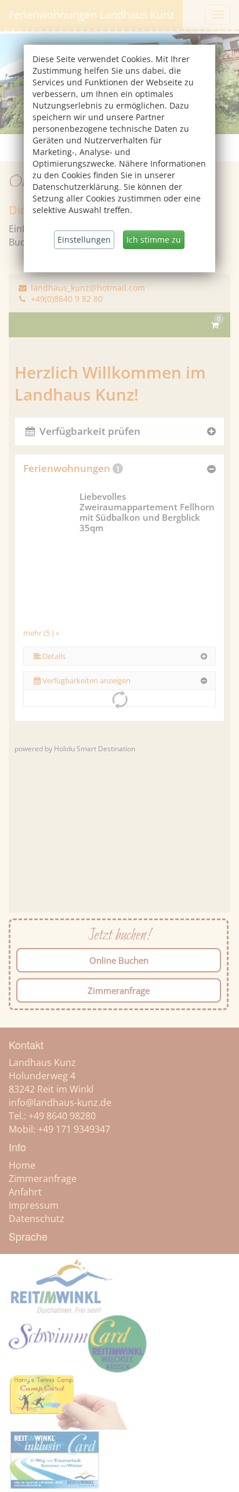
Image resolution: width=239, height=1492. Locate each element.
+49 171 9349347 (74, 1129)
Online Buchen (119, 960)
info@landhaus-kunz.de (60, 1102)
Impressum (34, 1205)
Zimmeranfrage (119, 990)
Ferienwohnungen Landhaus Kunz (91, 14)
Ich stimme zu (153, 239)
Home (22, 1165)
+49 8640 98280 (62, 1115)
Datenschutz (36, 1218)
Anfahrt (25, 1191)
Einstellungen (84, 239)
